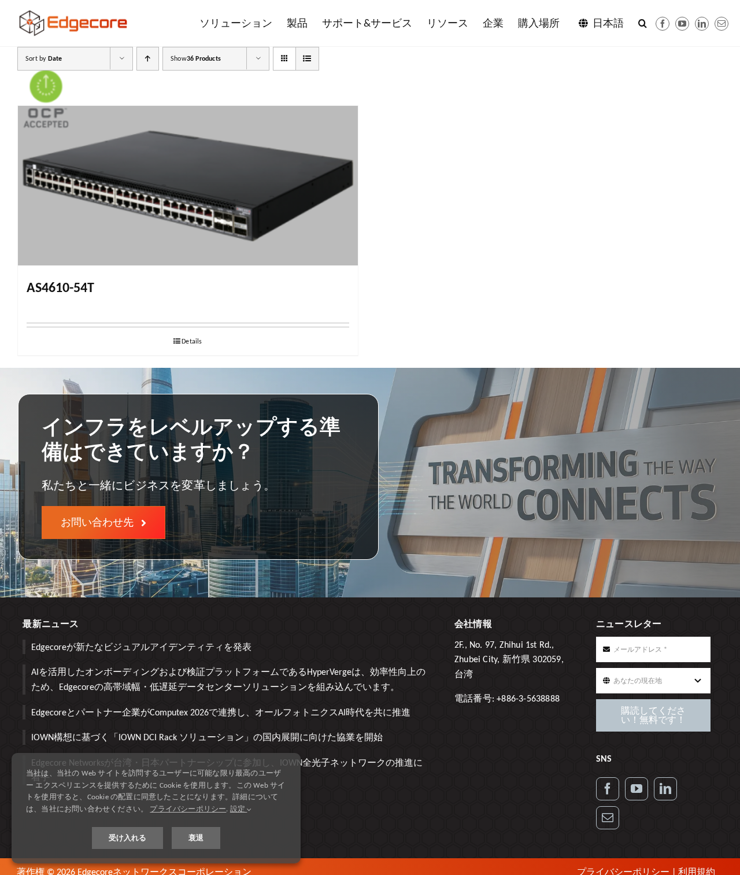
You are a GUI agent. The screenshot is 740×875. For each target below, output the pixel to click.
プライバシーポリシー (188, 808)
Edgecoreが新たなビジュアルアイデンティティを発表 (141, 646)
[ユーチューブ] (682, 24)
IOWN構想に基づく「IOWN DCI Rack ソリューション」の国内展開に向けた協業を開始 (207, 737)
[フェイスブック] (662, 24)
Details (192, 341)
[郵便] (721, 24)
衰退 (196, 837)
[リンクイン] (702, 24)
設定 (238, 808)
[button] (642, 23)
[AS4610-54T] (188, 185)
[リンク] (665, 788)
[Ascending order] (147, 59)
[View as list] (307, 58)
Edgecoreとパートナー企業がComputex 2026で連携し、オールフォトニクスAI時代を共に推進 (220, 712)
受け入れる (127, 837)
